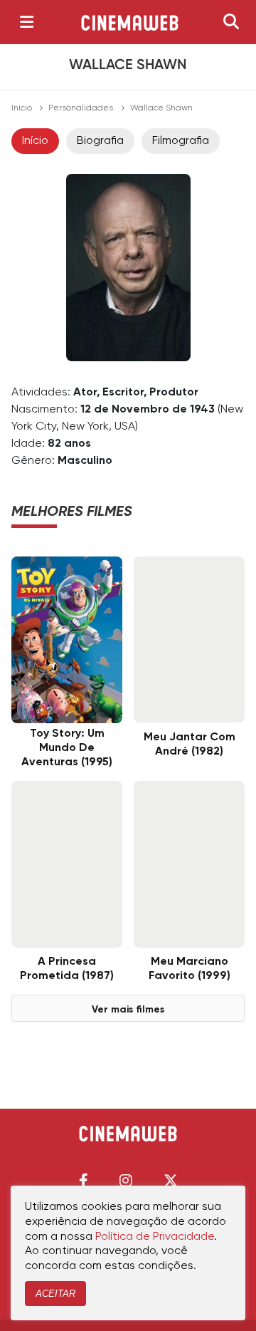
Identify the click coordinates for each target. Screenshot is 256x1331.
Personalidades (80, 108)
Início (21, 108)
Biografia (100, 141)
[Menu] (26, 22)
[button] (84, 1180)
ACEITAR (55, 1293)
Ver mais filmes (128, 1010)
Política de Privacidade (154, 1237)
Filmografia (180, 141)
